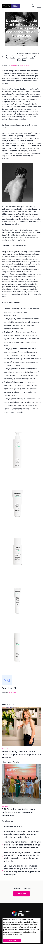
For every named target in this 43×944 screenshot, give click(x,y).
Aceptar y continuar (12, 940)
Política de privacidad (27, 927)
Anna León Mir (24, 65)
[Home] (11, 6)
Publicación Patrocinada (10, 57)
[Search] (33, 6)
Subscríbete (21, 894)
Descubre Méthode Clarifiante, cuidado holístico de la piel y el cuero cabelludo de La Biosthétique (28, 57)
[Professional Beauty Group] (21, 913)
